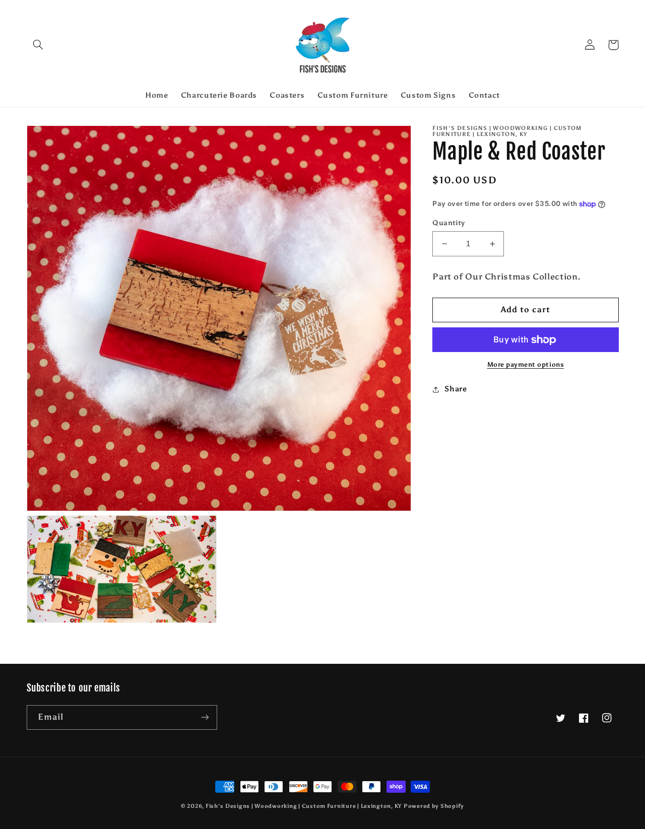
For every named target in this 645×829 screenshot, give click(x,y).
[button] (38, 44)
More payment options (525, 365)
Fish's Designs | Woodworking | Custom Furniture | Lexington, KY (304, 806)
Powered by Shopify (434, 806)
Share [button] (455, 388)
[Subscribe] (204, 717)
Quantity (448, 223)
